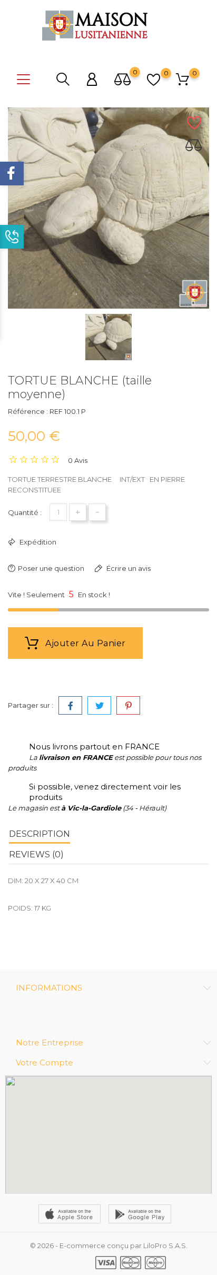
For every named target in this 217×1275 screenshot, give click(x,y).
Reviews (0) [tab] (36, 854)
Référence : (28, 411)
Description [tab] (39, 834)
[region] (108, 1134)
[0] (122, 80)
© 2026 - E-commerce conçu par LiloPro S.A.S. (109, 1245)
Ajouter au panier (84, 643)
